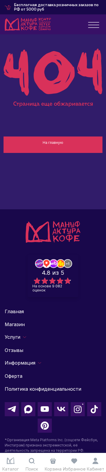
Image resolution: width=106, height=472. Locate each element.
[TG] (12, 409)
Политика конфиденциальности (43, 389)
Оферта (13, 376)
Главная (14, 311)
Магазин (15, 324)
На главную (53, 142)
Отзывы (14, 350)
